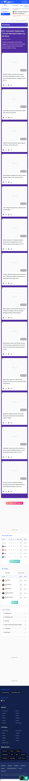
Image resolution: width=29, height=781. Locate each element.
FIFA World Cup (7, 613)
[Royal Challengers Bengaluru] (3, 546)
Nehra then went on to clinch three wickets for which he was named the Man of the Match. (14, 381)
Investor (3, 768)
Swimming (12, 758)
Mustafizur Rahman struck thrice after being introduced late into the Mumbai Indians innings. (13, 416)
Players (17, 720)
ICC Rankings (7, 628)
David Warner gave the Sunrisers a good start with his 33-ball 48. (14, 111)
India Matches (5, 11)
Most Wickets (21, 572)
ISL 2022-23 (5, 730)
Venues (4, 722)
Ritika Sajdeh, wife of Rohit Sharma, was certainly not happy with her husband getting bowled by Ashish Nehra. (14, 310)
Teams (4, 720)
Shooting (4, 758)
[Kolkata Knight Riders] (3, 553)
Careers (20, 768)
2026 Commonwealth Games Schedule (13, 624)
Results (17, 713)
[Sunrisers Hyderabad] (3, 550)
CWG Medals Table (8, 617)
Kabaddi (23, 754)
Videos (4, 718)
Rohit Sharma (7, 632)
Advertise (3, 765)
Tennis (12, 751)
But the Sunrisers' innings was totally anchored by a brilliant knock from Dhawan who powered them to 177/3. (13, 242)
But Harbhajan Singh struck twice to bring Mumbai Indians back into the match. (14, 176)
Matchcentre (5, 742)
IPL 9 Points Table (7, 535)
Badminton (5, 754)
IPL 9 (5, 5)
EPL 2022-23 (19, 730)
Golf (12, 754)
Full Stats (14, 602)
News (21, 5)
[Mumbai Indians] (3, 557)
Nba (17, 754)
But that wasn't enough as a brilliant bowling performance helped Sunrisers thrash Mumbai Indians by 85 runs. (14, 484)
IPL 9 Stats (5, 568)
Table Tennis (21, 758)
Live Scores (5, 710)
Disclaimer (23, 765)
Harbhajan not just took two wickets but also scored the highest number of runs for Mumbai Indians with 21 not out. (14, 450)
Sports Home (3, 20)
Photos (26, 5)
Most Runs (8, 572)
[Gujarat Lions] (3, 543)
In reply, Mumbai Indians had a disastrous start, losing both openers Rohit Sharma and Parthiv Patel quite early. (14, 276)
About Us (10, 765)
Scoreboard (15, 5)
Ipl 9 (9, 20)
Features (18, 718)
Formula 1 (4, 751)
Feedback (16, 765)
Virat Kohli (6, 620)
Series (17, 710)
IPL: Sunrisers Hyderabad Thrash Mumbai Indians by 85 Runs (13, 33)
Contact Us (3, 771)
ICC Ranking (18, 722)
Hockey (18, 751)
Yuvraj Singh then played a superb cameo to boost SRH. (14, 208)
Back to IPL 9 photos (16, 503)
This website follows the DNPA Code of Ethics (11, 773)
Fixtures (4, 713)
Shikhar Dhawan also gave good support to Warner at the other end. (14, 144)
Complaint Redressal (11, 768)
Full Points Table (14, 561)
